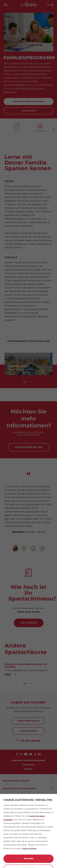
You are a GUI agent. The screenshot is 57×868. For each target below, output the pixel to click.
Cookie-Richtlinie (29, 848)
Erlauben (28, 859)
